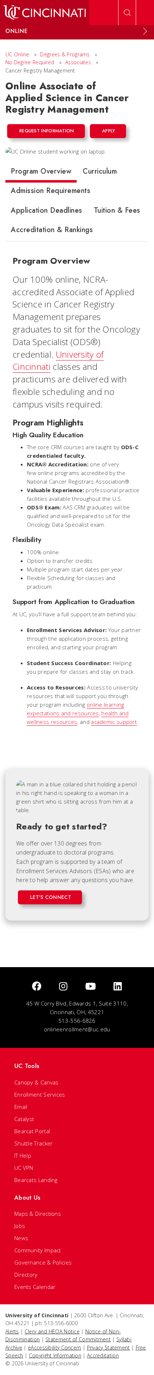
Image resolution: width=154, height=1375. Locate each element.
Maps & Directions (37, 1213)
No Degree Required (29, 62)
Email (21, 1106)
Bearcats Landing (36, 1179)
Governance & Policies (43, 1262)
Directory (26, 1274)
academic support (114, 721)
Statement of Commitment (78, 1339)
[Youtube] (90, 986)
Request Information (46, 130)
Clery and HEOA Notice (52, 1331)
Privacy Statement (108, 1347)
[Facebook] (36, 986)
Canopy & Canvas (36, 1082)
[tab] (41, 173)
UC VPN (23, 1167)
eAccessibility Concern (54, 1347)
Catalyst (24, 1118)
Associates (78, 62)
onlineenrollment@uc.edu (77, 1029)
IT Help (22, 1155)
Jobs (19, 1225)
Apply (108, 130)
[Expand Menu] (145, 31)
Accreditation (103, 1355)
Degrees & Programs (65, 54)
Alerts (12, 1331)
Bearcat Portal (32, 1131)
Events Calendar (35, 1286)
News (21, 1238)
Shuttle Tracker (33, 1143)
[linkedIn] (118, 986)
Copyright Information (55, 1355)
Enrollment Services (39, 1094)
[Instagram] (63, 986)
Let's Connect (50, 897)
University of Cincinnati (58, 360)
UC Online (17, 54)
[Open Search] (127, 12)
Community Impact (37, 1250)
